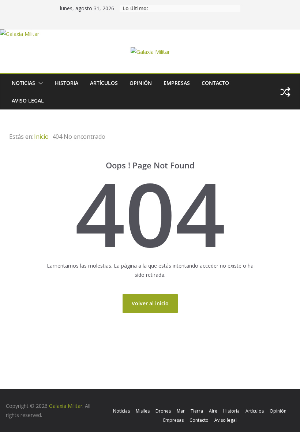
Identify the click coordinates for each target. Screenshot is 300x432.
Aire (213, 411)
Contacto (215, 82)
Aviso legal (28, 100)
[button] (39, 83)
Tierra (197, 411)
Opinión (141, 82)
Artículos (104, 82)
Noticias (23, 82)
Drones (163, 411)
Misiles (143, 411)
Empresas (177, 82)
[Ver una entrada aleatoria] (285, 92)
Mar (181, 411)
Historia (66, 82)
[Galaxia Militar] (19, 33)
